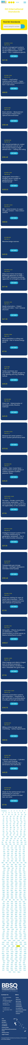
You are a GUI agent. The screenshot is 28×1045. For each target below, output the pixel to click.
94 (3, 835)
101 (4, 837)
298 (4, 896)
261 (25, 883)
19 (12, 814)
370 (25, 916)
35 (17, 818)
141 (4, 848)
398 (16, 926)
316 (25, 900)
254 (20, 881)
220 (4, 872)
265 (16, 885)
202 (3, 866)
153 (4, 852)
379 (12, 920)
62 (14, 826)
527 (12, 966)
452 (20, 942)
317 (4, 902)
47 (11, 822)
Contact (18, 1013)
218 (20, 870)
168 (16, 855)
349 (12, 911)
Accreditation (19, 1008)
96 (10, 835)
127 (25, 842)
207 (25, 866)
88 (7, 833)
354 (7, 913)
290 (21, 892)
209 (9, 868)
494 (24, 955)
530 (25, 966)
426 (7, 935)
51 (25, 822)
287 (8, 892)
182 (24, 859)
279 (25, 889)
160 (8, 853)
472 (7, 950)
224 (20, 872)
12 (15, 813)
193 (18, 863)
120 (25, 840)
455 (7, 944)
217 (16, 870)
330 (8, 905)
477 (3, 952)
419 (3, 933)
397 (12, 926)
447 (23, 940)
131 (14, 844)
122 (6, 842)
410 (17, 929)
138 (16, 846)
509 (13, 961)
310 (3, 900)
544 (14, 972)
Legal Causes (5, 1034)
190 (6, 863)
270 (12, 887)
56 (17, 824)
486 (16, 953)
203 (7, 866)
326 (16, 903)
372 (7, 918)
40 (10, 820)
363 (20, 914)
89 (11, 833)
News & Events (19, 1011)
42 (17, 820)
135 (4, 846)
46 (7, 822)
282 (12, 890)
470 (25, 948)
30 (24, 816)
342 (7, 909)
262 (3, 885)
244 (3, 879)
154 (8, 852)
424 (24, 933)
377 (3, 920)
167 (12, 855)
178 (8, 859)
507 (4, 961)
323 (3, 903)
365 (3, 916)
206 (20, 866)
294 (12, 894)
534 (16, 968)
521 (12, 965)
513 (4, 963)
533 (11, 968)
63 (17, 826)
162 (16, 853)
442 (25, 939)
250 (3, 881)
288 (12, 892)
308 (20, 898)
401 (3, 927)
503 (11, 959)
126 (21, 842)
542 (24, 970)
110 (15, 839)
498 (16, 957)
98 (17, 835)
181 (20, 859)
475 (20, 950)
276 (12, 889)
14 (21, 813)
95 (7, 835)
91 (17, 833)
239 (8, 877)
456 (12, 944)
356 (16, 913)
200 (20, 864)
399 (20, 926)
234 (12, 876)
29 (21, 816)
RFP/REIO (4, 1022)
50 (21, 822)
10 (9, 813)
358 (25, 913)
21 (18, 814)
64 (21, 826)
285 (24, 890)
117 (14, 840)
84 (17, 831)
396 (8, 926)
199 (16, 864)
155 (12, 852)
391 (12, 924)
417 (20, 931)
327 (20, 903)
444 (9, 940)
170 (24, 855)
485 (12, 953)
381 (20, 920)
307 (16, 898)
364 (24, 914)
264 (12, 885)
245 (7, 879)
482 (25, 952)
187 (20, 861)
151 (20, 850)
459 (25, 944)
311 (6, 900)
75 (10, 829)
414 (8, 931)
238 (3, 877)
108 (7, 839)
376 (24, 918)
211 (16, 868)
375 (20, 918)
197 (8, 864)
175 (20, 857)
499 (20, 957)
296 (20, 894)
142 (8, 848)
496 (7, 957)
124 (14, 842)
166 (8, 855)
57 (21, 824)
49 (18, 822)
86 (24, 831)
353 (3, 913)
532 (7, 968)
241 (16, 877)
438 (7, 939)
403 (11, 927)
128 (3, 844)
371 (3, 918)
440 (16, 939)
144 (16, 848)
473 (11, 950)
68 (11, 827)
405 (20, 927)
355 (12, 913)
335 (3, 907)
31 (3, 818)
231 (24, 874)
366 (8, 916)
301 (16, 896)
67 (7, 827)
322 (24, 902)
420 (7, 933)
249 (25, 879)
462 (13, 946)
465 (3, 948)
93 (24, 833)
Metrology (18, 1001)
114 (3, 840)
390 (8, 924)
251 (8, 881)
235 (16, 876)
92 (21, 833)
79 (25, 829)
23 (25, 814)
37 (24, 818)
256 (3, 883)
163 (20, 853)
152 (24, 850)
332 (16, 905)
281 (8, 890)
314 (18, 900)
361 (12, 914)
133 (21, 844)
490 (8, 955)
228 (12, 874)
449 (7, 942)
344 (16, 909)
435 (20, 937)
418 (24, 931)
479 (12, 952)
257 (8, 883)
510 (17, 961)
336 (8, 907)
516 (16, 963)
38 (3, 820)
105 (20, 837)
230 (20, 874)
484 (7, 953)
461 (9, 946)
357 (20, 913)
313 (14, 900)
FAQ (3, 1018)
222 (12, 872)
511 (20, 961)
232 (3, 876)
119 (21, 840)
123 (10, 842)
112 (21, 839)
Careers (4, 1020)
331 (12, 905)
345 (20, 909)
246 (12, 879)
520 (8, 965)
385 (12, 922)
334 (24, 905)
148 (8, 850)
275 (8, 889)
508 (8, 961)
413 (4, 931)
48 (14, 822)
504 (16, 959)
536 (24, 968)
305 (8, 898)
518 (24, 963)
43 (21, 820)
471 (3, 950)
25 (7, 816)
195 (25, 863)
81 (6, 831)
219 (24, 870)
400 (24, 926)
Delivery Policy (5, 1032)
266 (20, 885)
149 (12, 850)
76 (14, 829)
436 (24, 937)
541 (20, 970)
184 (8, 861)
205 (16, 866)
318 (8, 902)
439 (12, 939)
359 (3, 914)
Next (19, 972)
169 (20, 855)
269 (8, 887)
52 (3, 824)
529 (20, 966)
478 (7, 952)
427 (12, 935)
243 (24, 877)
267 (25, 885)
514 (8, 963)
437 (3, 939)
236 (20, 876)
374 (16, 918)
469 (21, 948)
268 (3, 887)
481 (21, 952)
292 (3, 894)
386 (16, 922)
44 (24, 820)
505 (20, 959)
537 (3, 970)
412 (24, 929)
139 (20, 846)
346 (24, 909)
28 (17, 816)
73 (3, 829)
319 (12, 902)
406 (25, 927)
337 (12, 907)
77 (17, 829)
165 (4, 855)
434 (16, 937)
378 (8, 920)
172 (8, 857)
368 (16, 916)
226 (4, 874)
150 (16, 850)
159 (4, 853)
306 (12, 898)
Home (17, 997)
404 (16, 927)
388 (25, 922)
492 (16, 955)
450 (12, 942)
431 (3, 937)
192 (14, 863)
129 (6, 844)
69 (14, 827)
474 (16, 950)
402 (7, 927)
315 (21, 900)
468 (16, 948)
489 (3, 955)
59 (3, 826)
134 (25, 844)
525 (3, 966)
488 (25, 953)
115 (7, 840)
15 (24, 813)
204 (12, 866)
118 (17, 840)
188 (24, 861)
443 (5, 940)
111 (18, 839)
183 (4, 861)
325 (12, 903)
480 (16, 952)
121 (2, 842)
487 (20, 953)
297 (24, 894)
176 (24, 857)
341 (3, 909)
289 (16, 892)
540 (16, 970)
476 (25, 950)
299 (8, 896)
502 (7, 959)
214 (4, 870)
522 (16, 965)
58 (25, 824)
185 (12, 861)
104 (16, 837)
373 (11, 918)
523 (20, 965)
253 (16, 881)
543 (10, 972)
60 (7, 826)
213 (24, 868)
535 (20, 968)
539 (12, 970)
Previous (4, 811)
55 (14, 824)
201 (24, 864)
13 (18, 813)
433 (11, 937)
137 (12, 846)
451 (16, 942)
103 (12, 837)
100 (25, 835)
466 (7, 948)
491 (12, 955)
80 (3, 831)
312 (10, 900)
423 (20, 933)
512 (24, 961)
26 (10, 816)
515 (12, 963)
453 (25, 942)
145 (20, 848)
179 (12, 859)
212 (20, 868)
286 (3, 892)
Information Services (21, 1010)
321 (20, 902)
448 (3, 942)
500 (25, 957)
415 (12, 931)
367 (12, 916)
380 (16, 920)
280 (3, 890)
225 (24, 872)
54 (10, 824)
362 (16, 914)
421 (12, 933)
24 (3, 816)
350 (16, 911)
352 (24, 911)
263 (7, 885)
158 (24, 852)
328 (24, 903)
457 (16, 944)
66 (3, 827)
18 (8, 814)
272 (20, 887)
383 (3, 922)
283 (16, 890)
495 (3, 957)
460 (5, 946)
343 (11, 909)
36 (21, 818)
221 (8, 872)
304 (3, 898)
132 (18, 844)
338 (16, 907)
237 (24, 876)
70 (18, 827)
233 (8, 876)
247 (16, 879)
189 (3, 863)
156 (16, 852)
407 (4, 929)
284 (20, 890)
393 (20, 924)
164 (24, 853)
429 (20, 935)
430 (25, 935)
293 (8, 894)
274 (3, 889)
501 (3, 959)
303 (24, 896)
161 (12, 853)
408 (8, 929)
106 (24, 837)
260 (20, 883)
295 (16, 894)
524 (24, 965)
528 (16, 966)
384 (7, 922)
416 (16, 931)
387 (20, 922)
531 (3, 968)
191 (10, 863)
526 (8, 966)
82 (10, 831)
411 (20, 929)
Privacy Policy (5, 1027)
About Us (18, 999)
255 (24, 881)
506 (24, 959)
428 (16, 935)
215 (8, 870)
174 (16, 857)
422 (16, 933)
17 (5, 814)
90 (14, 833)
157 (20, 852)
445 (14, 940)
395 (3, 926)
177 (4, 859)
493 (20, 955)
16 (2, 814)
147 (4, 850)
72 (24, 827)
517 (20, 963)
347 (3, 911)
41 (13, 820)
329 (4, 905)
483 (3, 953)
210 (13, 868)
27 (14, 816)
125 (18, 842)
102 (8, 837)
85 (21, 831)
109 (11, 839)
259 (16, 883)
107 (3, 839)
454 (3, 944)
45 (3, 822)
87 (4, 833)
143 (12, 848)
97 (14, 835)
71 (21, 827)
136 (8, 846)
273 (24, 887)
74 (7, 829)
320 (16, 902)
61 (10, 826)
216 (12, 870)
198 (12, 864)
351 (20, 911)
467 (12, 948)
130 (10, 844)
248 (20, 879)
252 (12, 881)
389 (4, 924)
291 (25, 892)
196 (4, 864)
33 (10, 818)
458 (21, 944)
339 (20, 907)
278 (20, 889)
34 (14, 818)
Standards (18, 1003)
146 (24, 848)
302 (20, 896)
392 (16, 924)
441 (21, 939)
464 (23, 946)
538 (8, 970)
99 (21, 835)
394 (24, 924)
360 (8, 914)
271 (16, 887)
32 (7, 818)
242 (20, 877)
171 (4, 857)
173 (12, 857)
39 (7, 820)
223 (16, 872)
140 (24, 846)
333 (20, 905)
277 (16, 889)
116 (10, 840)
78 (21, 829)
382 (24, 920)
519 (4, 965)
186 (16, 861)
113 (25, 839)
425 (3, 935)
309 (25, 898)
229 (16, 874)
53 (7, 824)
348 (8, 911)
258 (12, 883)
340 (24, 907)
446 (18, 940)
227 (8, 874)
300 (12, 896)
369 (20, 916)
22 (22, 814)
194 (21, 863)
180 (16, 859)
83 (13, 831)
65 (24, 826)
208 (4, 868)
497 (12, 957)
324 (8, 903)
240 (12, 877)
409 (12, 929)
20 (15, 814)
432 (7, 937)
